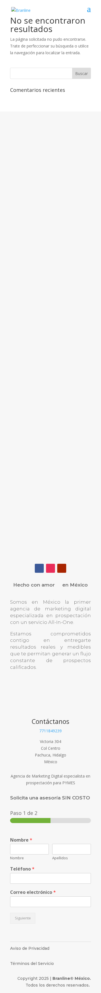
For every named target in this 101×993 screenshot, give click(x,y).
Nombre (21, 840)
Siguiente (23, 918)
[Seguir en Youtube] (61, 568)
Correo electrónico (33, 892)
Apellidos (60, 858)
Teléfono (22, 869)
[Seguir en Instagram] (50, 568)
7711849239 (50, 730)
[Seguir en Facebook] (39, 568)
